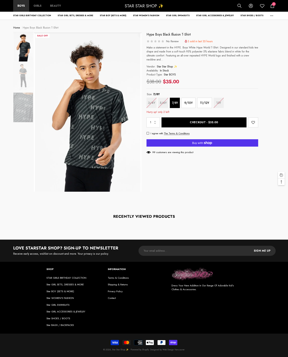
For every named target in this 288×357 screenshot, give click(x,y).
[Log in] (250, 5)
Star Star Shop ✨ (167, 66)
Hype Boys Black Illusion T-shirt (168, 34)
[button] (239, 5)
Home (16, 28)
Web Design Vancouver (173, 349)
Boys (21, 6)
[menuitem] (21, 6)
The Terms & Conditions (177, 133)
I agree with (157, 133)
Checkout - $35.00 (204, 122)
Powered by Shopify (140, 349)
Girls (38, 6)
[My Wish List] (262, 5)
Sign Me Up (262, 251)
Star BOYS (170, 74)
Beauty (55, 6)
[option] (88, 112)
